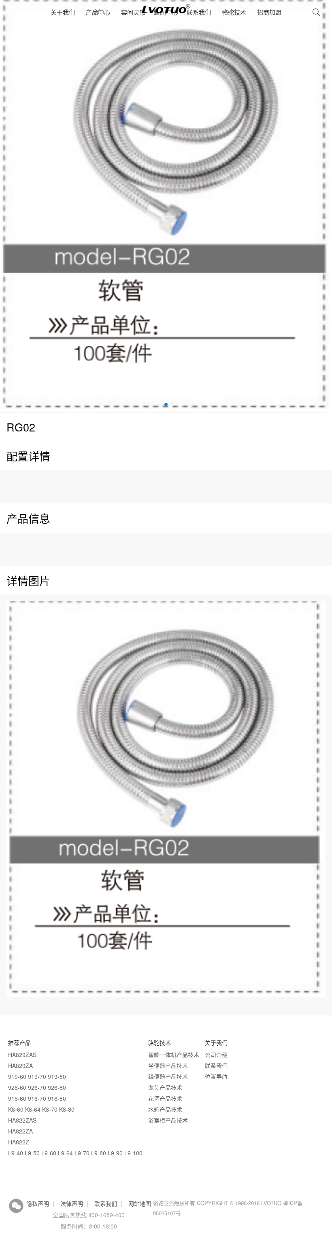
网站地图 (139, 1203)
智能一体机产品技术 (173, 1054)
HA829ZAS (22, 1054)
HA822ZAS (22, 1120)
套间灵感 (133, 12)
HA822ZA (20, 1131)
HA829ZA (20, 1065)
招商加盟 (269, 12)
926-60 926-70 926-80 (37, 1087)
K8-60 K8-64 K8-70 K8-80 (41, 1109)
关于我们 (63, 12)
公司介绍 (216, 1054)
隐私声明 (37, 1203)
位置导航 (216, 1076)
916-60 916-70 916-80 (37, 1098)
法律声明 (71, 1203)
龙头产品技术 (165, 1087)
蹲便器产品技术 (168, 1076)
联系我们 (199, 12)
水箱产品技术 (165, 1109)
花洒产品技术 (165, 1098)
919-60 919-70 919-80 (37, 1076)
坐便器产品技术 (168, 1065)
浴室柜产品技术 (168, 1120)
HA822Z (18, 1142)
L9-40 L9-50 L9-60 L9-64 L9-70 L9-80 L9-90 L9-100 (75, 1153)
